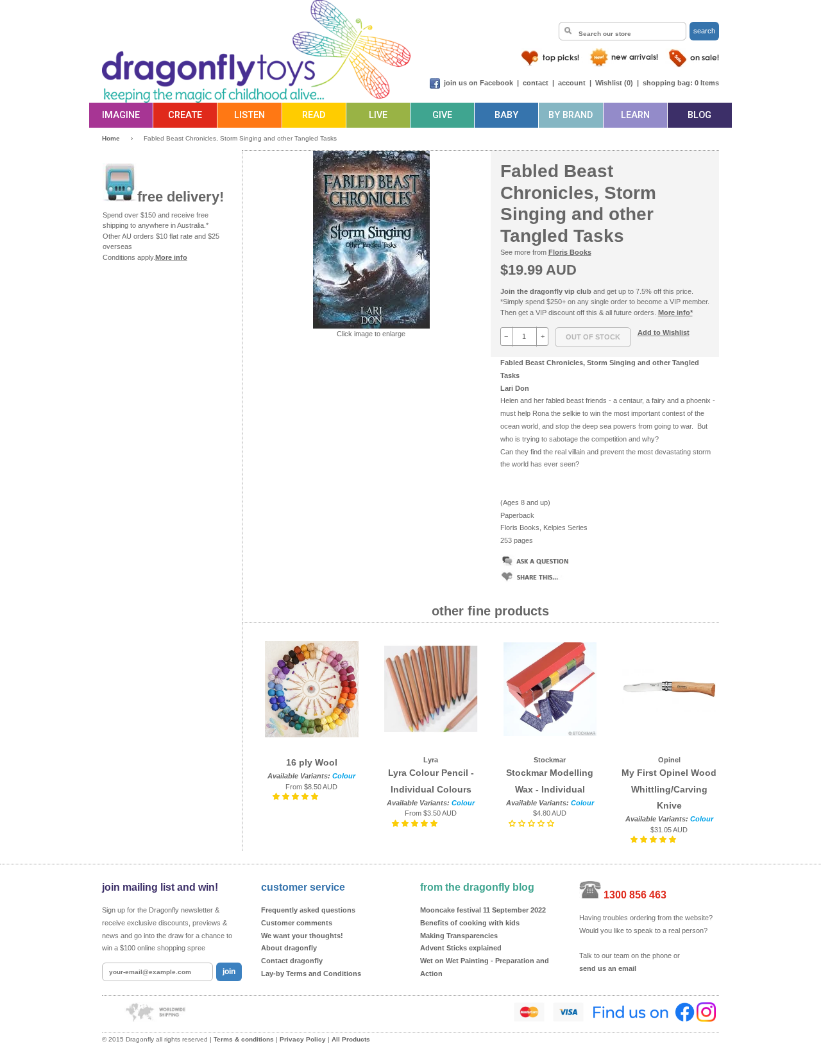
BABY (506, 115)
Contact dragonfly (292, 961)
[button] (296, 796)
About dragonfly (289, 948)
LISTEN (249, 115)
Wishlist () (614, 83)
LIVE (378, 115)
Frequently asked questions (308, 910)
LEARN (635, 115)
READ (313, 115)
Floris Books (569, 252)
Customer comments (296, 923)
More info (171, 257)
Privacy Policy (303, 1039)
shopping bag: (668, 83)
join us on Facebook (478, 83)
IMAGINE (121, 115)
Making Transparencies (459, 935)
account (572, 83)
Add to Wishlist (664, 332)
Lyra (430, 760)
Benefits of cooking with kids (470, 923)
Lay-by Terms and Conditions (311, 973)
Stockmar (550, 760)
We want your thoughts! (302, 935)
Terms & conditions (244, 1039)
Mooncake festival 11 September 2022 (483, 910)
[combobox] (622, 31)
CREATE (185, 115)
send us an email (607, 968)
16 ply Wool (311, 762)
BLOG (699, 115)
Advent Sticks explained (461, 948)
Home (111, 138)
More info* (675, 312)
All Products (351, 1039)
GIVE (442, 115)
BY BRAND (570, 115)
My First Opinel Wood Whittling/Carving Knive (669, 788)
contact (535, 83)
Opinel (669, 760)
